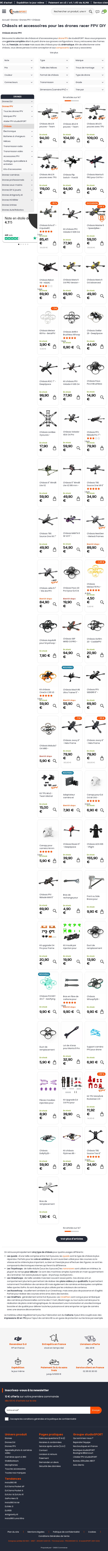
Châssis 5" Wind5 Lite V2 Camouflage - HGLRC (48, 484)
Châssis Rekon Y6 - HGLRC (47, 281)
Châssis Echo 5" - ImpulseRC (48, 227)
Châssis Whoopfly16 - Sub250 (93, 998)
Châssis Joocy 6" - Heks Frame (95, 741)
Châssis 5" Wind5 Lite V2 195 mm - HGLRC (71, 484)
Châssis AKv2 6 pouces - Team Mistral (70, 125)
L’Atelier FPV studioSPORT (85, 1456)
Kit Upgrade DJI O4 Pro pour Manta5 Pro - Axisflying (70, 1101)
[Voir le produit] (54, 140)
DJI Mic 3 (9, 1506)
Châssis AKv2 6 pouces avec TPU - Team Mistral (48, 176)
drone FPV (63, 38)
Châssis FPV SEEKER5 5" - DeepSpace (93, 691)
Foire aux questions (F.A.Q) (52, 1438)
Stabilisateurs (12, 1460)
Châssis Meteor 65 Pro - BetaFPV (47, 332)
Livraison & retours (48, 1454)
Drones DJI (10, 1442)
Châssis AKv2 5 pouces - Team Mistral (47, 125)
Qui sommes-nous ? (83, 1438)
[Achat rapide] (78, 140)
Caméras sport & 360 (15, 1456)
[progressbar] (72, 100)
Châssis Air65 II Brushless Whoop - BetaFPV (71, 333)
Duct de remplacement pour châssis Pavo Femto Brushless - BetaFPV (47, 1048)
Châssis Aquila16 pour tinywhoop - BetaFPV (48, 641)
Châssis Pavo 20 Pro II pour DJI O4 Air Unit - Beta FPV (71, 589)
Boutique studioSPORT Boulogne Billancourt (84, 1451)
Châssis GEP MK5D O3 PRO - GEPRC (70, 640)
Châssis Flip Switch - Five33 (70, 176)
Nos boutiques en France (85, 1446)
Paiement (44, 1458)
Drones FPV (10, 1446)
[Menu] (4, 11)
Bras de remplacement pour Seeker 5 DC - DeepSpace (48, 1202)
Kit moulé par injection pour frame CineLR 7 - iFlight (71, 947)
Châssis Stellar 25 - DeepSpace (95, 332)
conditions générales (33, 1419)
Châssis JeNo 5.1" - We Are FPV (48, 589)
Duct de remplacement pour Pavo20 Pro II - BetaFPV (95, 947)
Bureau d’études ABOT (84, 1460)
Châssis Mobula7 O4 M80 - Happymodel (48, 747)
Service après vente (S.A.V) (52, 1446)
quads (66, 1256)
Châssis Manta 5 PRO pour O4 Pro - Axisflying (95, 176)
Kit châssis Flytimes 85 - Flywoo (69, 1152)
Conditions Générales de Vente (54, 1536)
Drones (8, 1438)
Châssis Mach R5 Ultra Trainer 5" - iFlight (71, 691)
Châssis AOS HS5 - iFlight (95, 845)
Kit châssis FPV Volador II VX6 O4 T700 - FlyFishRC (71, 383)
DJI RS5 (8, 1510)
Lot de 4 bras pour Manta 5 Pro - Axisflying (71, 1047)
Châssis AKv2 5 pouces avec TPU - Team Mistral (95, 125)
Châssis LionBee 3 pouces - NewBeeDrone (47, 433)
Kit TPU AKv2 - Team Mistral (46, 795)
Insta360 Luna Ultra (14, 1518)
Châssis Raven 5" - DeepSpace (71, 845)
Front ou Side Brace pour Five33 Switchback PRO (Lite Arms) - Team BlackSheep (95, 897)
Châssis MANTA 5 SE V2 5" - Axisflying (71, 534)
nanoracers (68, 1268)
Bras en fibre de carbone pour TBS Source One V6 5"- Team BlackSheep (70, 998)
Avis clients (78, 1465)
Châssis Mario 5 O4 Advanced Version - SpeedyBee (94, 281)
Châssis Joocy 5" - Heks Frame (71, 741)
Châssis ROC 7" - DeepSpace (48, 383)
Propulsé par (46, 1548)
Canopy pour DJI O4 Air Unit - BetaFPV (95, 796)
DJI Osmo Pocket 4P (14, 1486)
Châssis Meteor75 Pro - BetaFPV (94, 585)
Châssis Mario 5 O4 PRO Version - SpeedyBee (71, 281)
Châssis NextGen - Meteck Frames (95, 535)
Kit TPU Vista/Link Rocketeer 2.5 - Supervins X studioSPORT (95, 1097)
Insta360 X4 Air (12, 1502)
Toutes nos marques (15, 1472)
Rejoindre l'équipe (81, 1442)
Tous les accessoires (15, 1468)
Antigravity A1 (11, 1514)
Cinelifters (65, 1297)
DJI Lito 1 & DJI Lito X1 (14, 1494)
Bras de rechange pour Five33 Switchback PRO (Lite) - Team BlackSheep (71, 896)
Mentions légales (36, 1531)
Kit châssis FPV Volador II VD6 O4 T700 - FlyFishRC (71, 230)
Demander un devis (49, 1462)
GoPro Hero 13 (11, 1498)
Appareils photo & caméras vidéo (18, 1451)
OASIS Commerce (60, 1548)
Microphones (11, 1465)
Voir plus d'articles (72, 1239)
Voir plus (54, 52)
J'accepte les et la (43, 1419)
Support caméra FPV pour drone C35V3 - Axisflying (95, 1048)
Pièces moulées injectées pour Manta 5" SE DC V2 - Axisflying (47, 1101)
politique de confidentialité (63, 1419)
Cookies (92, 1531)
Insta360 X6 (11, 1482)
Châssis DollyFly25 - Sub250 (45, 1152)
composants (62, 47)
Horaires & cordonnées (50, 1442)
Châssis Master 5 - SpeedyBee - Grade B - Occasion (95, 227)
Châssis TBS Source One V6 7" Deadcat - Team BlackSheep (48, 535)
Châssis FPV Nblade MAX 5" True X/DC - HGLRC (46, 896)
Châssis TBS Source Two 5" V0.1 (94, 1152)
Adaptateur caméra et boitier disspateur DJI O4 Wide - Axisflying (70, 796)
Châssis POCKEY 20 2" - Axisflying (48, 997)
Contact (43, 1450)
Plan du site (13, 1531)
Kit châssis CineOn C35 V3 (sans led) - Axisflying (47, 691)
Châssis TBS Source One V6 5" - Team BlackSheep (95, 484)
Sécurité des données (50, 1466)
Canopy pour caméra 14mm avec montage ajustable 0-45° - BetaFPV (48, 847)
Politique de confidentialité (66, 1531)
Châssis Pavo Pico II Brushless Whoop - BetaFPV (95, 382)
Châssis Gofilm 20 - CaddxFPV (94, 640)
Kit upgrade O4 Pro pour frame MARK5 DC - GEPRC (47, 947)
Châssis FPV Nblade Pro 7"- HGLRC (94, 433)
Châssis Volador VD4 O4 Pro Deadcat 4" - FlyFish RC (71, 433)
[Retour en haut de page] (104, 1083)
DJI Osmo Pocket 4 (14, 1490)
